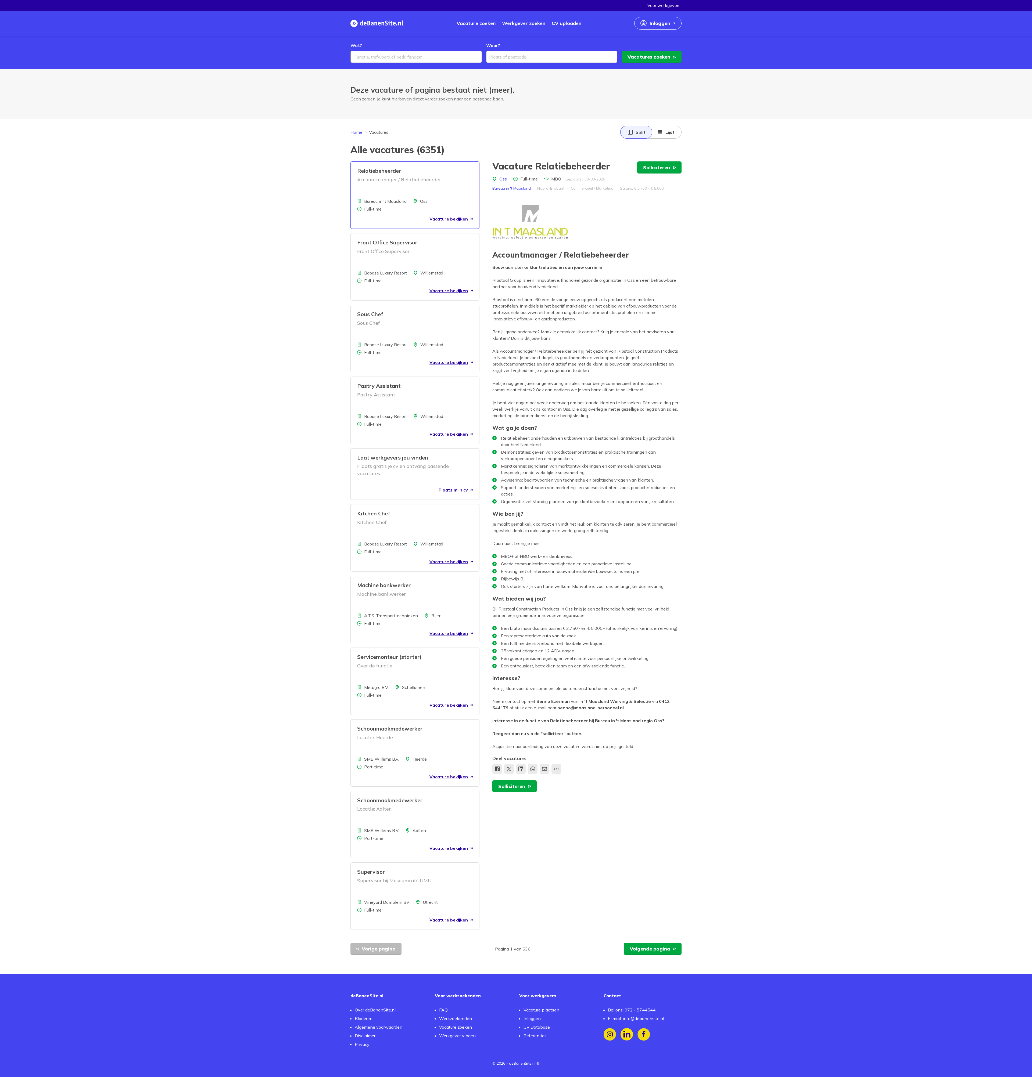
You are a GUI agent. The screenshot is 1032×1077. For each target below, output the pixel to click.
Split (641, 132)
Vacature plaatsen (541, 1010)
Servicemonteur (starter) (389, 656)
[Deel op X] (509, 769)
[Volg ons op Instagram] (610, 1034)
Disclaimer (365, 1035)
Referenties (535, 1035)
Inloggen (532, 1018)
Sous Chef (370, 314)
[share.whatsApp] (533, 769)
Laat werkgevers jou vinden (392, 457)
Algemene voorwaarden (378, 1027)
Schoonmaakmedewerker (389, 728)
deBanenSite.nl (522, 1063)
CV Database (537, 1027)
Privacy (362, 1044)
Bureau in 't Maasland (511, 188)
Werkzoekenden (455, 1018)
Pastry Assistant (379, 385)
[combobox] (416, 57)
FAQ (443, 1010)
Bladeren (363, 1018)
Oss (503, 179)
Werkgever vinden (457, 1035)
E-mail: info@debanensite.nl (636, 1018)
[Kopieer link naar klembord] (556, 769)
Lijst (670, 132)
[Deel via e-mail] (544, 769)
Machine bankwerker (384, 585)
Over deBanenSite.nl (375, 1010)
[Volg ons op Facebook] (643, 1034)
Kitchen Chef (373, 513)
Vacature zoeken (455, 1027)
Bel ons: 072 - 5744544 (631, 1010)
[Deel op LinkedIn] (521, 769)
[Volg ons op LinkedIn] (627, 1034)
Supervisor (371, 871)
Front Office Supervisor (387, 242)
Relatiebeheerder (379, 170)
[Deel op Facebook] (497, 769)
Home (356, 132)
